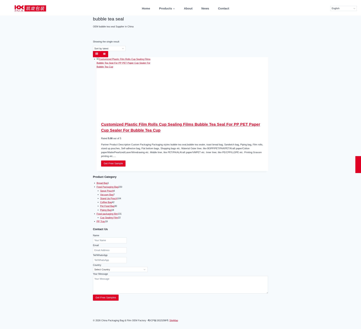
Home (146, 8)
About (188, 8)
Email (96, 245)
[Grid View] (97, 54)
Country (97, 265)
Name (96, 235)
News (205, 8)
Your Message (100, 274)
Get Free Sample (113, 163)
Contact (223, 8)
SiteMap (173, 320)
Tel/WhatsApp (100, 255)
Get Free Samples (105, 297)
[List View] (104, 54)
